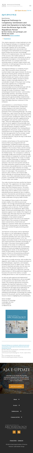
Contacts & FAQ (15, 417)
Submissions (15, 411)
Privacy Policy (13, 440)
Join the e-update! (16, 386)
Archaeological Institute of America (18, 444)
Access (15, 405)
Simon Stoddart (15, 35)
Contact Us (20, 440)
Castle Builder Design (18, 446)
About (15, 399)
